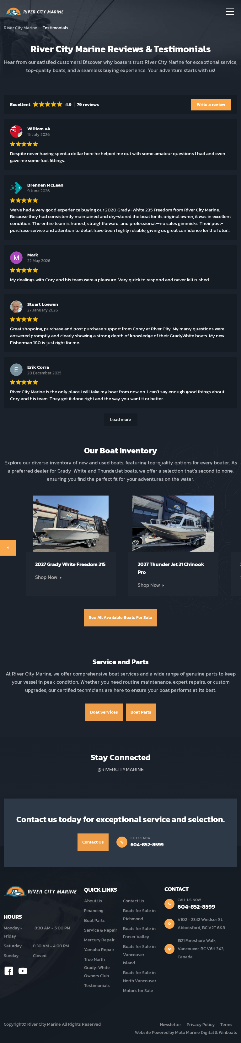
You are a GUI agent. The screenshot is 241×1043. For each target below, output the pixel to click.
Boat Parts (141, 712)
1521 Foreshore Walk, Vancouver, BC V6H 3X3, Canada (201, 948)
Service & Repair (100, 930)
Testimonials (97, 985)
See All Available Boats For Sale (120, 617)
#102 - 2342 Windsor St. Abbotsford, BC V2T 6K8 (201, 923)
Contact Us (93, 842)
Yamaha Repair (99, 949)
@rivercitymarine (121, 769)
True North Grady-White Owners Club (97, 967)
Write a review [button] (211, 104)
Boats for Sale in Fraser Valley (139, 932)
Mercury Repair (99, 940)
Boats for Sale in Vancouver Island (139, 954)
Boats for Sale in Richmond (139, 914)
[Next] (8, 548)
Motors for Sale (138, 990)
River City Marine (20, 28)
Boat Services (104, 712)
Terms (226, 1024)
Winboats (228, 1032)
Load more (120, 419)
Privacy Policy (201, 1024)
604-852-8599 (147, 844)
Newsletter (170, 1024)
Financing (94, 910)
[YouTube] (23, 970)
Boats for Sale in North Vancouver (139, 976)
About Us (93, 901)
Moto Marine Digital (194, 1032)
